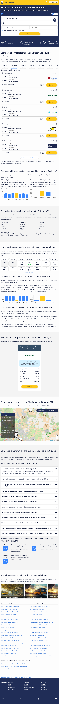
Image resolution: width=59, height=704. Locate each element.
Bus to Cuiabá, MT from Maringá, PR (38, 640)
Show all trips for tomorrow (30, 158)
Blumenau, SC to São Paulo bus (9, 609)
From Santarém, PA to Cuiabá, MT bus (38, 653)
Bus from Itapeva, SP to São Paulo (9, 622)
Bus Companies (12, 689)
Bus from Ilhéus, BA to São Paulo (9, 619)
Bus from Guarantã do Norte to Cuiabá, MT (40, 632)
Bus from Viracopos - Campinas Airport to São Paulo (14, 663)
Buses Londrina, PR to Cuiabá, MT (37, 637)
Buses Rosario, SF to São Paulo (8, 637)
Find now (51, 85)
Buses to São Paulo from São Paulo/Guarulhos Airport (14, 666)
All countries (45, 689)
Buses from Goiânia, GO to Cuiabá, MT (38, 630)
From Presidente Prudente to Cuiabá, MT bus (40, 650)
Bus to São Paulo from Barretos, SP (10, 606)
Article (43, 687)
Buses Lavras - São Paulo (7, 624)
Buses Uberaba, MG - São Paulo (9, 656)
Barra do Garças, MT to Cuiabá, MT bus (39, 611)
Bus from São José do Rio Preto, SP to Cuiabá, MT (41, 656)
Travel (26, 689)
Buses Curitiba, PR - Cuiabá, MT (37, 627)
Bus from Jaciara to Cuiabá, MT (37, 635)
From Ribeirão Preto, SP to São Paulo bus (11, 635)
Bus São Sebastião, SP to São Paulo (10, 648)
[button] (15, 435)
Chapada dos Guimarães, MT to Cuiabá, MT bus (41, 622)
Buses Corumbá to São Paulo (8, 614)
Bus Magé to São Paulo (7, 630)
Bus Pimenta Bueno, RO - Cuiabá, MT (38, 648)
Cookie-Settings (29, 687)
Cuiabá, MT (53, 410)
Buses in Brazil (10, 677)
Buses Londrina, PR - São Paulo (9, 627)
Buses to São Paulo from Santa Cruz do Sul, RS (12, 643)
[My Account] (46, 2)
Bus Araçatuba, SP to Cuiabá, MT (37, 609)
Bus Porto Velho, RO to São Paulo (9, 632)
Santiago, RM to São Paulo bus (8, 645)
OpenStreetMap (51, 440)
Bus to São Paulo (19, 677)
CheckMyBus (3, 677)
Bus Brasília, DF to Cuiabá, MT (36, 614)
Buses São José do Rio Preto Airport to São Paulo (13, 669)
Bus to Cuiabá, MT (28, 677)
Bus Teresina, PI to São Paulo (8, 653)
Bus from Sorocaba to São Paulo (9, 650)
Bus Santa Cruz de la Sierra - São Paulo (10, 640)
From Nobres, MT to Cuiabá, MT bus (38, 643)
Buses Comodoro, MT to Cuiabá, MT (38, 624)
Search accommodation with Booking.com (13, 30)
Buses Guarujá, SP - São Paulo (8, 617)
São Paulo (42, 410)
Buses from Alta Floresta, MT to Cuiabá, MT (40, 606)
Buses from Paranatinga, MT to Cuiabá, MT (39, 645)
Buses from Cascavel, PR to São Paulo (10, 611)
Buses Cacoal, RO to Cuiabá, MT (37, 617)
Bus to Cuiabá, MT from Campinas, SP (38, 619)
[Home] (7, 2)
